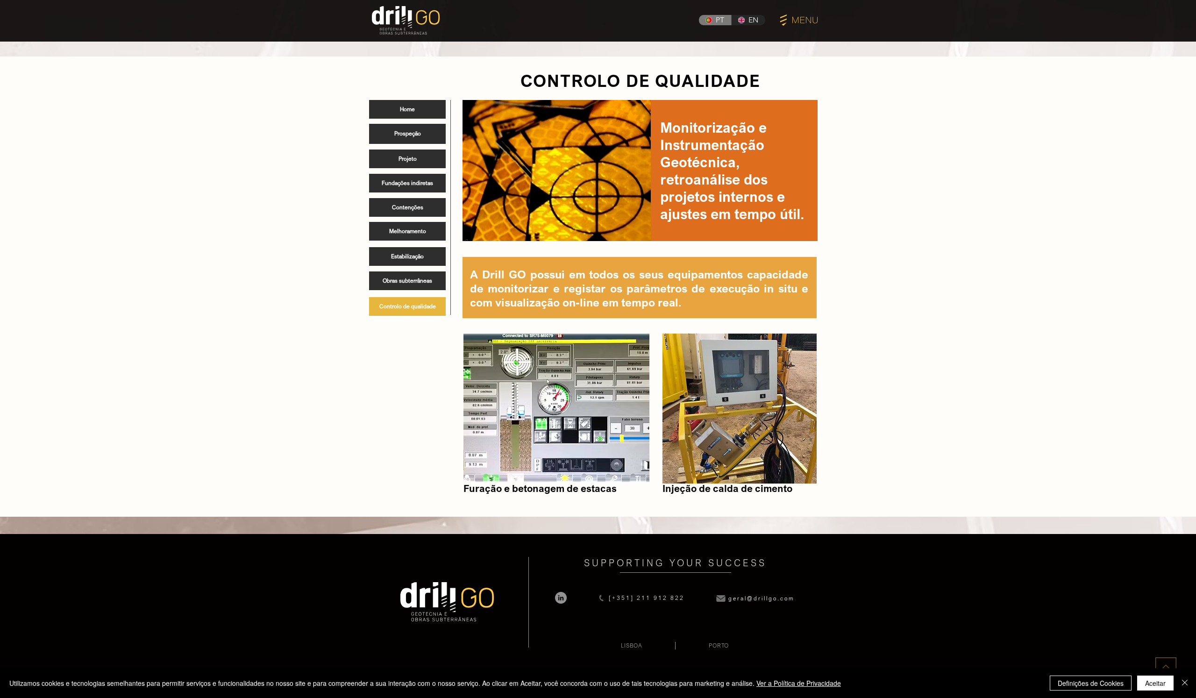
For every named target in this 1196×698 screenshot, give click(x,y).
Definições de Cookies (1091, 683)
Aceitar (1155, 683)
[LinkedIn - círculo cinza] (561, 598)
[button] (799, 20)
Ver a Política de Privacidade (798, 683)
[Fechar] (1184, 683)
